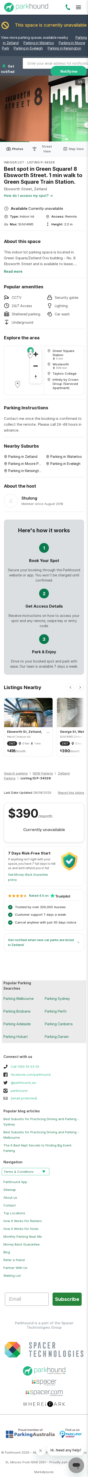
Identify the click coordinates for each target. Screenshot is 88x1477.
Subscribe (67, 1299)
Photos (17, 149)
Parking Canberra (59, 1024)
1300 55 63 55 (68, 8)
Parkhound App (15, 1182)
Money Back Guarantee (21, 1244)
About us (10, 1197)
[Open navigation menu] (78, 7)
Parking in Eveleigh (28, 48)
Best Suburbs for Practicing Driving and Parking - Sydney (41, 1121)
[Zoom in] (36, 354)
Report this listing (71, 792)
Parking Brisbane (16, 1011)
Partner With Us (15, 1268)
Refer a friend (14, 1260)
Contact (9, 1205)
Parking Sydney (57, 998)
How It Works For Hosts (21, 1229)
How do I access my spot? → (28, 195)
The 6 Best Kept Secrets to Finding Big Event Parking (37, 1148)
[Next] (80, 687)
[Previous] (70, 687)
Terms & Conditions (19, 1172)
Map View (76, 149)
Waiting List (12, 1275)
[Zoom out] (36, 366)
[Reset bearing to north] (36, 377)
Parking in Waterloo (38, 43)
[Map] (24, 370)
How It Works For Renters (22, 1221)
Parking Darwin (57, 1037)
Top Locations (14, 1213)
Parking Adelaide (17, 1024)
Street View (47, 148)
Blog (6, 1252)
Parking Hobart (15, 1037)
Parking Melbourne (18, 998)
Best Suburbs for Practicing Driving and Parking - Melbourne (41, 1134)
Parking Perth (55, 1011)
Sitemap (9, 1190)
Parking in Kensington (64, 48)
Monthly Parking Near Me (22, 1236)
